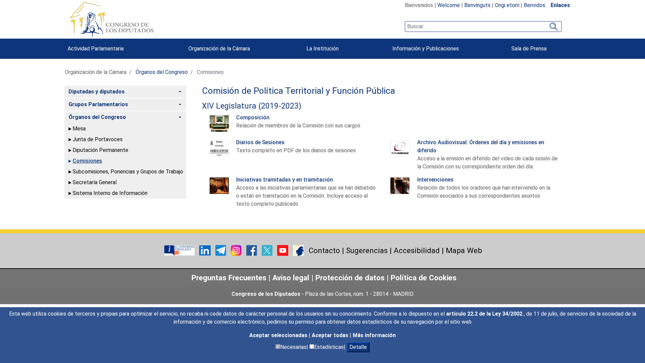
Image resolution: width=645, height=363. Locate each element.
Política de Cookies (424, 277)
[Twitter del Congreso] (267, 250)
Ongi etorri (507, 5)
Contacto (324, 250)
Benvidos (534, 5)
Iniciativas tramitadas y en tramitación (284, 179)
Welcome (448, 5)
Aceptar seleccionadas (279, 335)
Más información (374, 335)
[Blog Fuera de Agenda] (298, 250)
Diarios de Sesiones (260, 142)
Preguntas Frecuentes (228, 277)
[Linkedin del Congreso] (206, 250)
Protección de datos (350, 277)
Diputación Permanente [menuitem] (100, 150)
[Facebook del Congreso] (252, 250)
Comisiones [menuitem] (87, 161)
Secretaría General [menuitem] (95, 182)
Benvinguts (477, 5)
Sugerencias (367, 250)
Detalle (358, 347)
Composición (252, 117)
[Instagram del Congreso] (237, 250)
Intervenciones (435, 179)
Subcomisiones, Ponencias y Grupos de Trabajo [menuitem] (128, 171)
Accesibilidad (417, 250)
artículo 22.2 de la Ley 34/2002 (485, 314)
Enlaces (560, 5)
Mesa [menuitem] (79, 128)
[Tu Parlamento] (180, 250)
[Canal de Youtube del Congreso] (283, 250)
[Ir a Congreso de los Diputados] (112, 19)
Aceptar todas (331, 335)
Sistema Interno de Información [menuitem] (110, 193)
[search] (483, 26)
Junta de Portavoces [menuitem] (98, 139)
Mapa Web (464, 250)
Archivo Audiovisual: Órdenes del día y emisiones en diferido (480, 146)
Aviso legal (291, 277)
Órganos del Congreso (162, 72)
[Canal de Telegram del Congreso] (221, 250)
